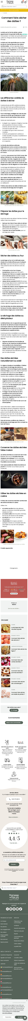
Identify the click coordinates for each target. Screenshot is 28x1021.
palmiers (24, 34)
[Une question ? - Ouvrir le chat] (25, 1018)
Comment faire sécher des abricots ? (18, 639)
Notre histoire (4, 924)
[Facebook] (11, 909)
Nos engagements (5, 929)
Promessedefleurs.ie (7, 967)
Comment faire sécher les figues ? (19, 650)
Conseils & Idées (18, 957)
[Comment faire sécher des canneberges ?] (5, 682)
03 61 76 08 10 (15, 799)
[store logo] (10, 2)
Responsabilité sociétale (4, 935)
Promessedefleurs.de (6, 971)
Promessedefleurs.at (6, 983)
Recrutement (4, 939)
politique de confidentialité (13, 870)
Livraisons (16, 925)
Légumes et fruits (15, 635)
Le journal (16, 955)
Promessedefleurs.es (6, 976)
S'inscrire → (14, 864)
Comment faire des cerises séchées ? (17, 661)
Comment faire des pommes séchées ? (17, 671)
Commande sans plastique (18, 937)
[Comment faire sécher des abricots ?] (5, 639)
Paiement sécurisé (19, 931)
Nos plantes (4, 926)
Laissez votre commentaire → (14, 722)
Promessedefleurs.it (7, 978)
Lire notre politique (7, 1013)
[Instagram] (7, 909)
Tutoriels (5, 13)
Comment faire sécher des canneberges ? (18, 682)
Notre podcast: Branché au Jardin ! (19, 968)
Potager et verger (15, 657)
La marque (3, 921)
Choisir (13, 624)
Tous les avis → (14, 843)
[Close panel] (26, 1000)
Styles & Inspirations (19, 960)
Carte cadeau (17, 943)
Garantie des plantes (19, 928)
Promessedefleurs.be (6, 994)
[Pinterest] (14, 909)
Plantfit (16, 934)
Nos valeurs (3, 932)
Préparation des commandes (18, 921)
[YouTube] (17, 909)
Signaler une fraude (6, 957)
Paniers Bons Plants (19, 941)
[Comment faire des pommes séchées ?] (5, 671)
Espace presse (4, 942)
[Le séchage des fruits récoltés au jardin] (5, 628)
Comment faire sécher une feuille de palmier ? (18, 693)
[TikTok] (21, 909)
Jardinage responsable (16, 646)
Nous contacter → (14, 817)
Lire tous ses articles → (14, 608)
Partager (15, 710)
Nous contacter (5, 960)
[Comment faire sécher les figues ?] (5, 650)
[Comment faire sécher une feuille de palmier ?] (5, 693)
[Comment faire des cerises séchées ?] (5, 661)
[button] (22, 2)
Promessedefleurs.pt (6, 987)
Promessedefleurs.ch (6, 998)
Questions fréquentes (6, 955)
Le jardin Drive (17, 946)
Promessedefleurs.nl (7, 990)
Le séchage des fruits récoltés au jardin (17, 628)
